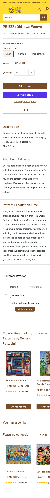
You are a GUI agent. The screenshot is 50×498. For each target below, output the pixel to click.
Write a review (25, 309)
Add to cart (25, 86)
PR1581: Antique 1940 (16, 380)
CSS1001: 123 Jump (15, 471)
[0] (45, 9)
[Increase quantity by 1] (31, 72)
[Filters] (6, 295)
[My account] (39, 9)
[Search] (43, 17)
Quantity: (7, 72)
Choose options (18, 406)
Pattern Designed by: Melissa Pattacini (24, 33)
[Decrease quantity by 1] (17, 72)
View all (43, 434)
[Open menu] (4, 10)
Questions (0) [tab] (36, 287)
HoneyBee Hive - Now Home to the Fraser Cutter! (25, 2)
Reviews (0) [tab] (14, 287)
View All (43, 333)
